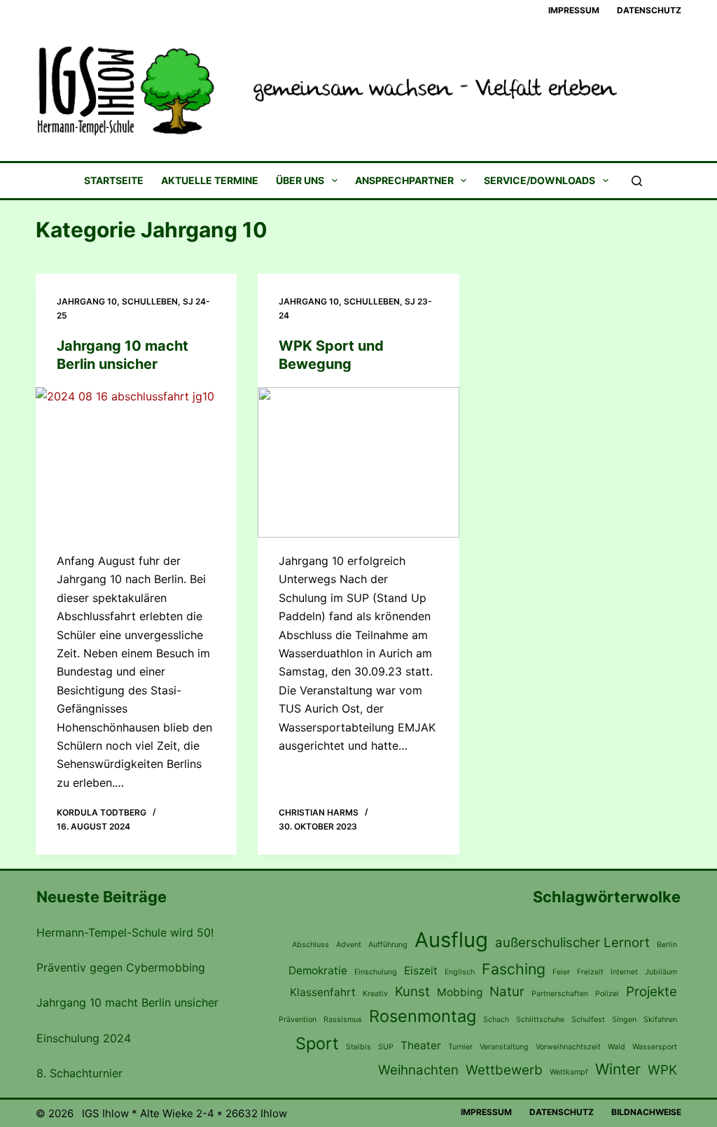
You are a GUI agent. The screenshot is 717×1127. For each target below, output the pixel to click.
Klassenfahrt (323, 992)
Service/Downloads (539, 181)
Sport (317, 1043)
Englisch (460, 971)
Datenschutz (649, 10)
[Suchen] (637, 181)
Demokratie (317, 970)
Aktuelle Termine (209, 181)
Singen (624, 1019)
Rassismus (342, 1019)
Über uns (300, 181)
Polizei (607, 993)
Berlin (667, 944)
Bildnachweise (646, 1112)
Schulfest (588, 1019)
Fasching (513, 969)
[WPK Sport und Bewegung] (358, 462)
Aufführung (388, 944)
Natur (506, 991)
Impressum (573, 10)
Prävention (297, 1019)
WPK (662, 1070)
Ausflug (451, 939)
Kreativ (375, 993)
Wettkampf (569, 1072)
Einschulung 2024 (83, 1038)
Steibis (358, 1046)
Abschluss (310, 944)
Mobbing (459, 992)
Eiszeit (421, 970)
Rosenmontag (422, 1016)
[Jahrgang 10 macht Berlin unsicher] (136, 462)
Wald (616, 1046)
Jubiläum (661, 971)
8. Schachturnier (79, 1073)
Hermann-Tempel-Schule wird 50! (125, 932)
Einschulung (375, 971)
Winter (618, 1069)
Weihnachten (418, 1070)
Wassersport (654, 1046)
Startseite (114, 181)
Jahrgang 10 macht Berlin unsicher (127, 1002)
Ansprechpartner (404, 181)
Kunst (412, 991)
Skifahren (660, 1019)
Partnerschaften (559, 993)
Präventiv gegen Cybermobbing (120, 967)
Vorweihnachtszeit (568, 1046)
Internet (624, 971)
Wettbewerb (504, 1070)
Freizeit (590, 971)
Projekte (651, 991)
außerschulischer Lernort (572, 942)
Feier (561, 971)
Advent (348, 944)
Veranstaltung (504, 1046)
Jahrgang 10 (87, 301)
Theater (421, 1045)
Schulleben (150, 301)
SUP (386, 1046)
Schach (496, 1019)
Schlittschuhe (540, 1019)
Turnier (460, 1046)
